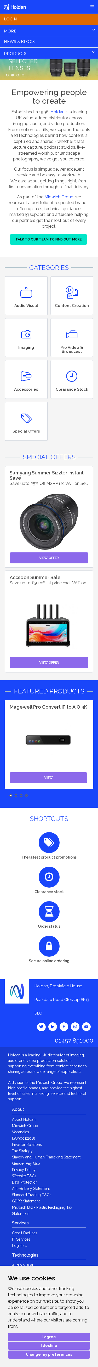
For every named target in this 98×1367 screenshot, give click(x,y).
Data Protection (25, 1182)
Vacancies (20, 1132)
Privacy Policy (24, 1170)
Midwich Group (58, 196)
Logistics (19, 1245)
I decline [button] (49, 1345)
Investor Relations (27, 1144)
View (48, 778)
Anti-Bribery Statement (31, 1188)
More (10, 31)
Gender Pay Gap (26, 1163)
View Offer (49, 558)
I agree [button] (49, 1337)
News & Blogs (19, 41)
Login (10, 19)
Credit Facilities (24, 1233)
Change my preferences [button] (49, 1354)
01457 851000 (74, 1040)
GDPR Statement (26, 1201)
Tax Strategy (22, 1151)
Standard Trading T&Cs (31, 1195)
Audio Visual (22, 1265)
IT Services (21, 1239)
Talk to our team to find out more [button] (48, 239)
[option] (49, 744)
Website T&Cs (24, 1176)
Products (15, 53)
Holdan (57, 111)
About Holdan (24, 1119)
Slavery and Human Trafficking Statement (46, 1157)
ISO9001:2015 (23, 1138)
